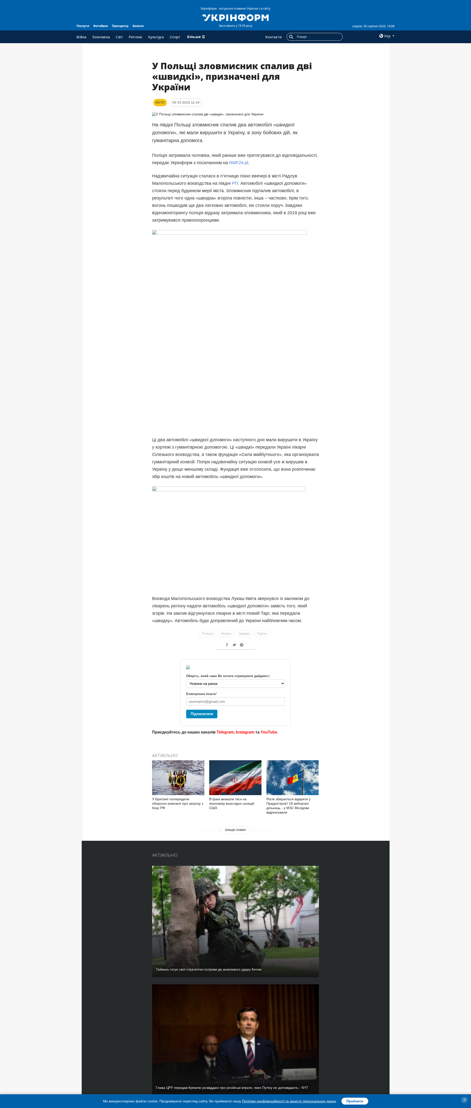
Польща (207, 633)
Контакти (273, 37)
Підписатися (202, 714)
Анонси (138, 26)
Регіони (135, 37)
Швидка (244, 633)
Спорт (175, 37)
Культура (156, 37)
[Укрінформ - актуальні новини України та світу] (235, 17)
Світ (119, 37)
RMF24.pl (238, 162)
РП (235, 183)
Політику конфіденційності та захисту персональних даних (289, 1101)
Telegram (225, 732)
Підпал (262, 633)
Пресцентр (120, 26)
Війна (82, 37)
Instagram (245, 732)
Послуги (83, 26)
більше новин (235, 829)
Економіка (101, 37)
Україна (226, 633)
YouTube (269, 732)
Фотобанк (100, 26)
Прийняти (354, 1101)
